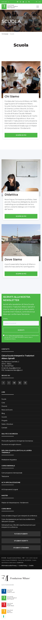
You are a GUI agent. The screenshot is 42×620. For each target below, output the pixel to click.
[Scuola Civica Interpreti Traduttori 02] (21, 177)
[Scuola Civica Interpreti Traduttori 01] (21, 79)
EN (39, 2)
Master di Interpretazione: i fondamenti (15, 503)
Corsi (3, 403)
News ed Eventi (7, 410)
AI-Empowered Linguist (10, 489)
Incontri (4, 417)
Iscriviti (21, 330)
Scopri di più (21, 135)
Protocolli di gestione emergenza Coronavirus (17, 441)
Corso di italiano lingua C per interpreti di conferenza (19, 516)
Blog (3, 413)
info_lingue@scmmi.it (13, 368)
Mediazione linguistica (9, 460)
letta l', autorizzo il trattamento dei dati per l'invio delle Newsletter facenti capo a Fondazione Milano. (21, 337)
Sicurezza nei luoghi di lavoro (11, 444)
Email (5, 319)
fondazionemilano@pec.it (14, 370)
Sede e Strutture (7, 424)
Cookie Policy (23, 565)
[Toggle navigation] (37, 7)
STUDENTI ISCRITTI (21, 541)
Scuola (4, 399)
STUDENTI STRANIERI (21, 548)
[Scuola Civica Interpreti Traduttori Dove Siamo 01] (21, 242)
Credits (31, 565)
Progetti (4, 420)
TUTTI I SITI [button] (4, 1)
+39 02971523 (8, 366)
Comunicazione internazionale (12, 473)
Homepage (5, 34)
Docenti (4, 406)
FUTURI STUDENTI (21, 534)
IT (36, 2)
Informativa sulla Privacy (16, 335)
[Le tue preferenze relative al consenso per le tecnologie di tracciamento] (4, 616)
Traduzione (5, 476)
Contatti (4, 428)
